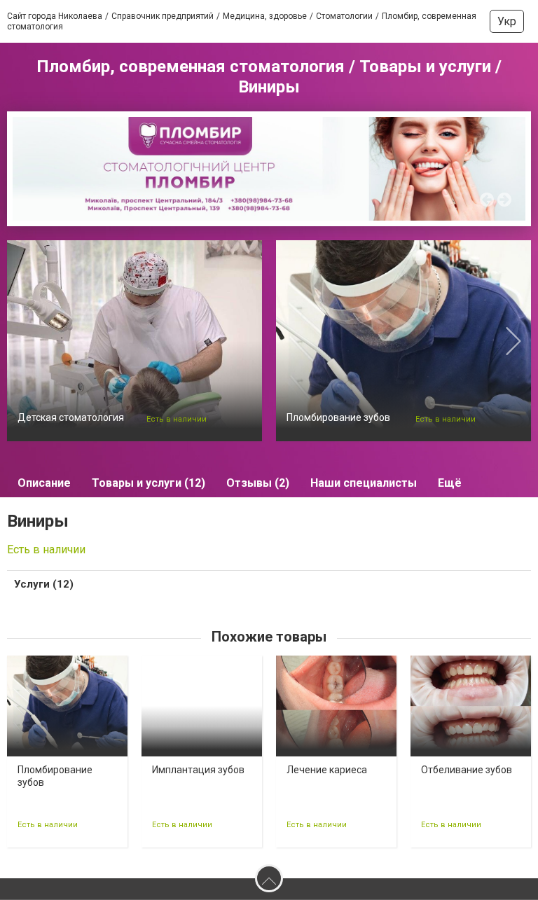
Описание (44, 483)
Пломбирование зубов (338, 417)
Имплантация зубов (198, 769)
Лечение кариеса (327, 769)
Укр (506, 21)
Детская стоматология (71, 417)
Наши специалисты (363, 483)
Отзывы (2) (257, 483)
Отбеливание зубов (466, 769)
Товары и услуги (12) (148, 483)
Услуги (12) (44, 584)
